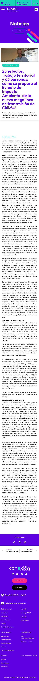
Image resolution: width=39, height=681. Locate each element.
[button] (36, 9)
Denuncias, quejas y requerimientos (24, 3)
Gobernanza (5, 636)
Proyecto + (24, 609)
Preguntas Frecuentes (7, 3)
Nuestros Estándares (7, 650)
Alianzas (3, 646)
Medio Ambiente (6, 639)
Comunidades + (26, 632)
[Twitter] (26, 574)
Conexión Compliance (7, 627)
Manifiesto (4, 613)
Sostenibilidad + (6, 632)
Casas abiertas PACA (27, 638)
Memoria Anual (5, 620)
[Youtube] (17, 574)
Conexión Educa (6, 643)
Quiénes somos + (6, 609)
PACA (22, 636)
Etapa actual (25, 620)
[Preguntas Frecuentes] (2, 3)
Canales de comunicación (29, 656)
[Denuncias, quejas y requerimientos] (18, 3)
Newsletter (4, 666)
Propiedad (4, 616)
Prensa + (4, 656)
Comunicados (5, 663)
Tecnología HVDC (26, 613)
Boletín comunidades (27, 641)
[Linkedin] (13, 574)
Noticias (19, 23)
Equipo (3, 623)
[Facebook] (22, 574)
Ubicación (24, 617)
